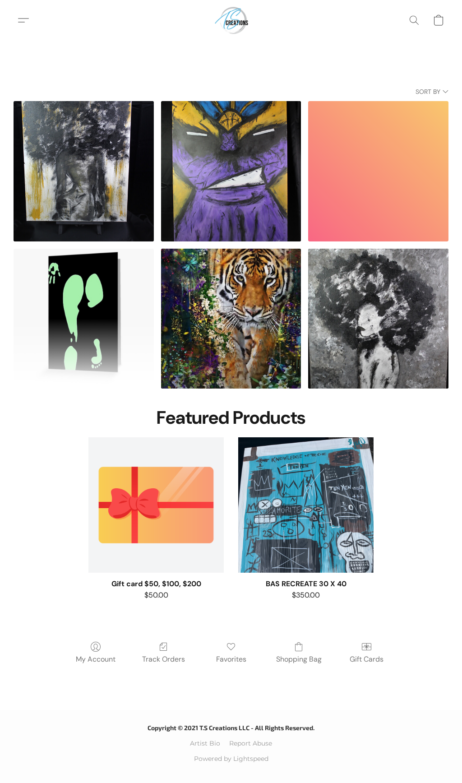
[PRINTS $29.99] (378, 319)
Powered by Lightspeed (231, 759)
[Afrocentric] (84, 171)
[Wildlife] (231, 319)
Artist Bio (205, 743)
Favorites (231, 659)
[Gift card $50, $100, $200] (156, 505)
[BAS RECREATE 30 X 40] (306, 505)
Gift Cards (366, 659)
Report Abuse (250, 743)
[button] (231, 20)
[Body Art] (84, 319)
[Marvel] (231, 171)
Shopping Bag (299, 659)
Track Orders (163, 659)
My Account (96, 659)
